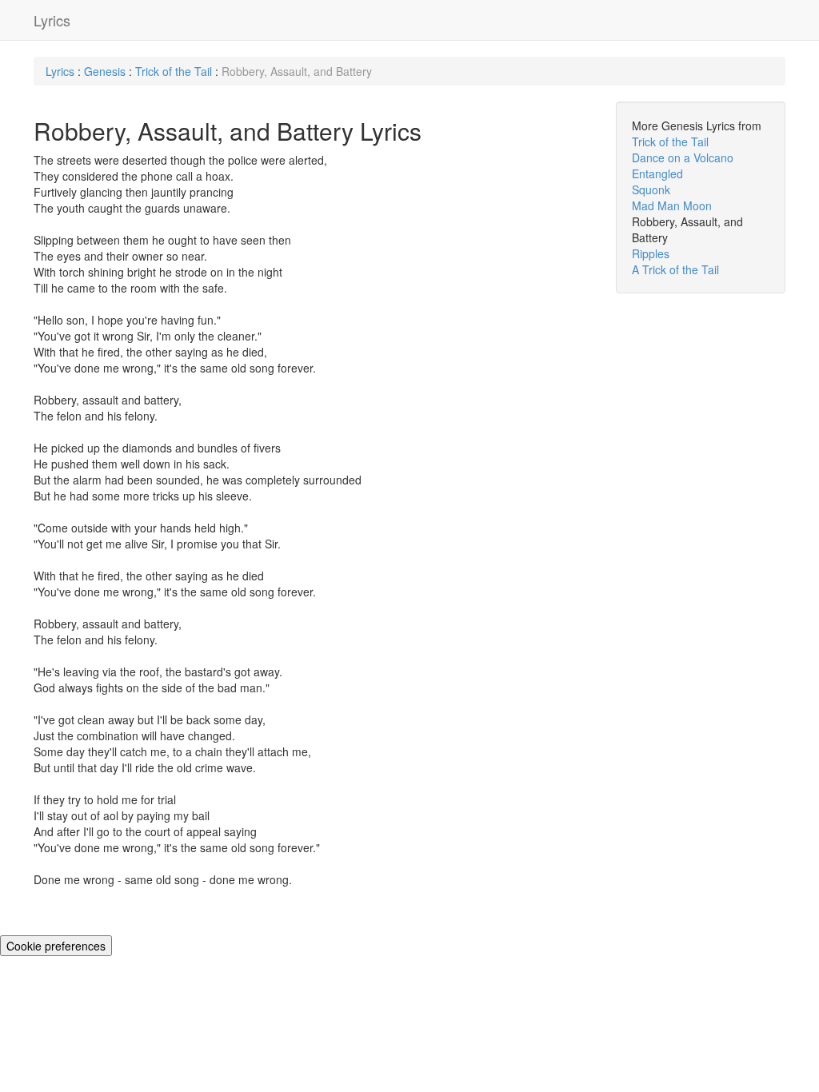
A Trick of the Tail (675, 269)
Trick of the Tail (175, 71)
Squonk (651, 189)
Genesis (105, 71)
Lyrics (52, 20)
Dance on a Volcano (682, 157)
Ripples (650, 253)
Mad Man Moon (672, 205)
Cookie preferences (56, 946)
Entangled (657, 173)
